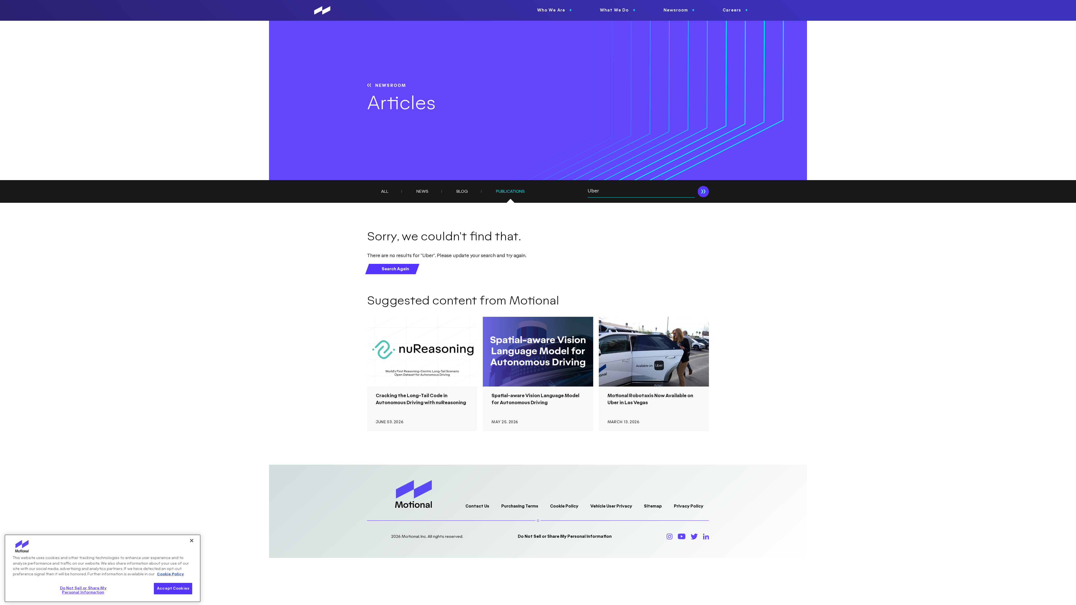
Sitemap (653, 506)
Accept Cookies (173, 588)
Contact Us (477, 506)
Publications (510, 191)
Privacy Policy (688, 506)
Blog (462, 191)
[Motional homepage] (322, 10)
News (422, 191)
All (384, 191)
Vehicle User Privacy (611, 506)
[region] (102, 568)
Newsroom (390, 85)
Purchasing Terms (519, 506)
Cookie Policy (564, 506)
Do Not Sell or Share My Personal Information (565, 536)
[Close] (191, 540)
